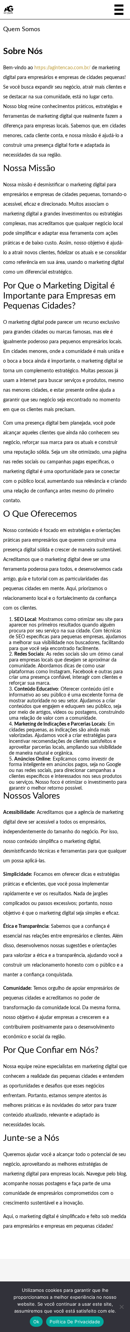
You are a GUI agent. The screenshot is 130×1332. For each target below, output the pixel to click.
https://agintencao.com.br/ (62, 67)
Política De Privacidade (75, 1321)
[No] (121, 1306)
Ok (36, 1321)
